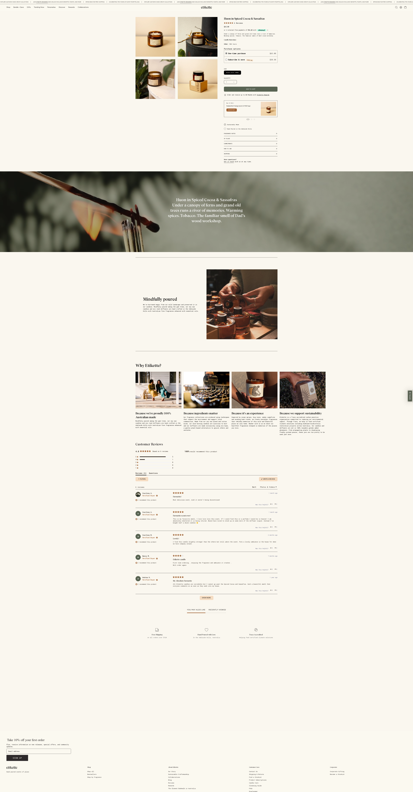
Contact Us (253, 771)
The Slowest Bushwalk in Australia (182, 788)
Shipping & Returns (256, 774)
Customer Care (254, 767)
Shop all (90, 771)
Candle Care (253, 783)
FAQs (250, 788)
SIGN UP (17, 758)
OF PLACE (227, 138)
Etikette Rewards (263, 95)
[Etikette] (206, 7)
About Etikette (173, 767)
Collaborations (174, 777)
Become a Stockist (337, 774)
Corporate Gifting (337, 771)
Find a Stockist (255, 777)
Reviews (171, 783)
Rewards (171, 786)
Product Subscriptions (257, 780)
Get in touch (229, 161)
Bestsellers (91, 774)
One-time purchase (237, 53)
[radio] (226, 53)
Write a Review (270, 479)
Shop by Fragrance (94, 777)
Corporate (333, 767)
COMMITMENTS (228, 143)
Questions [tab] (153, 473)
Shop (89, 767)
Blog (170, 780)
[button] (62, 7)
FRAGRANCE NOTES (229, 133)
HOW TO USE (228, 148)
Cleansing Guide (255, 786)
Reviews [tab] (141, 473)
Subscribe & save (240, 59)
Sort (254, 487)
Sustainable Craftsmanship (178, 774)
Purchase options (232, 49)
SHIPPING (227, 154)
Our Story (172, 771)
